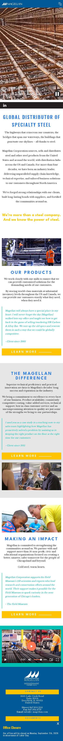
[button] (60, 3)
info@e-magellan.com (36, 712)
